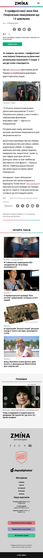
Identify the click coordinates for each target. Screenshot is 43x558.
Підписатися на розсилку (21, 529)
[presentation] (5, 398)
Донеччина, (22, 198)
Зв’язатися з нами (21, 535)
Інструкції (21, 488)
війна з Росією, (14, 198)
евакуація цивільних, (32, 198)
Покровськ (6, 202)
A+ (4, 34)
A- (9, 34)
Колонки (21, 491)
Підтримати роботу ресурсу (21, 523)
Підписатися (12, 44)
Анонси (21, 494)
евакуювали (32, 183)
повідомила (15, 69)
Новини (21, 482)
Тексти (21, 485)
